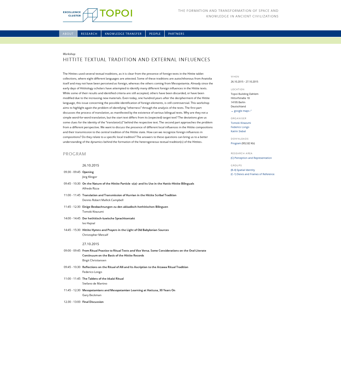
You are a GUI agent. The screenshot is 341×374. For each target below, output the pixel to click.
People (155, 33)
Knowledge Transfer (123, 33)
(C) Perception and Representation (251, 158)
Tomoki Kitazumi (241, 123)
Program (236, 143)
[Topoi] (93, 15)
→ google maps (240, 110)
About (68, 33)
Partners (176, 33)
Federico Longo (240, 127)
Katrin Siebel (238, 131)
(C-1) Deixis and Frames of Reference (252, 174)
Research (89, 33)
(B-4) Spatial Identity (243, 170)
